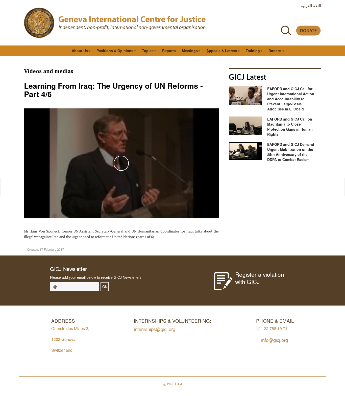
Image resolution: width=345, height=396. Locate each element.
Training (253, 50)
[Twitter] (284, 18)
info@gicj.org (274, 339)
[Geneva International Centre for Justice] (39, 23)
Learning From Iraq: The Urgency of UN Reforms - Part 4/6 (113, 89)
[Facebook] (272, 18)
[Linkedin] (318, 18)
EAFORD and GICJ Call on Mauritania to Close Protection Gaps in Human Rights (290, 127)
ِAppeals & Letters (221, 50)
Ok (104, 286)
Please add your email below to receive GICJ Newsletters (95, 277)
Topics (148, 50)
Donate (275, 50)
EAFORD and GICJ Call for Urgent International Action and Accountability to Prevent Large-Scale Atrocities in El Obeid (290, 98)
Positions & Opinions (114, 50)
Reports (169, 50)
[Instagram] (306, 18)
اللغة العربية (311, 5)
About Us (80, 50)
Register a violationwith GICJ (259, 278)
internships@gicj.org (154, 328)
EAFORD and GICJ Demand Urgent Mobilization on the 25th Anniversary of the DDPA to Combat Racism (290, 152)
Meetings (190, 50)
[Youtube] (295, 18)
